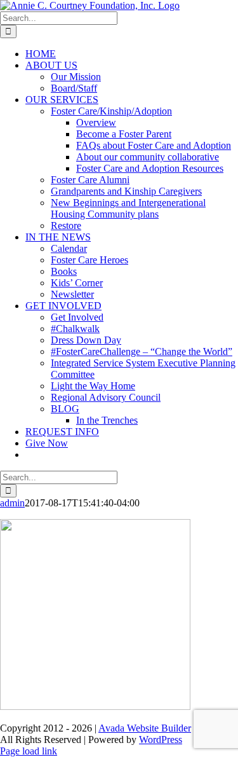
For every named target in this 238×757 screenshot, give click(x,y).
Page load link (28, 751)
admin (12, 502)
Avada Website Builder (144, 728)
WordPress (160, 739)
